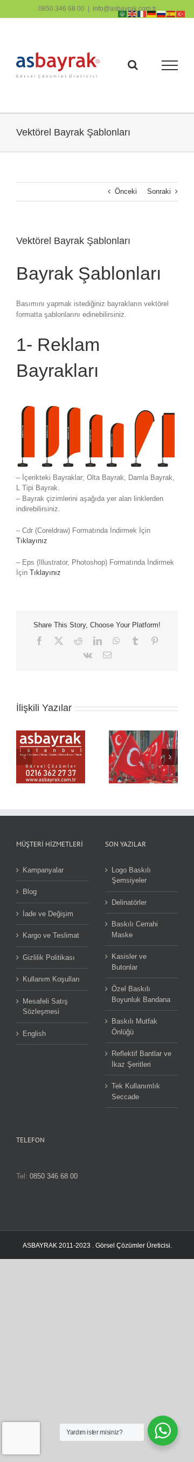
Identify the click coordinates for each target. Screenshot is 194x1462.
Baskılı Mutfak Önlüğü (134, 1026)
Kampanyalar (43, 870)
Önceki (126, 191)
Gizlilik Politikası (49, 957)
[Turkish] (181, 13)
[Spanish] (171, 13)
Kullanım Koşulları (51, 979)
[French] (142, 13)
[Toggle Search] (133, 64)
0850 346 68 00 (61, 8)
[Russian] (162, 13)
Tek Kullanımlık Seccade (136, 1091)
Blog (30, 892)
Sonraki (159, 191)
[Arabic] (123, 13)
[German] (152, 13)
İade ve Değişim (48, 914)
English (34, 1034)
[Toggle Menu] (170, 65)
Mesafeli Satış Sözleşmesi (45, 1006)
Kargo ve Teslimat (51, 935)
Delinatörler (129, 902)
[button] (24, 757)
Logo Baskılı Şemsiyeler (131, 875)
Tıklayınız (31, 541)
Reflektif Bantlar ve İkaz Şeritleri (141, 1059)
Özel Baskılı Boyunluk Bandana (141, 994)
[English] (132, 13)
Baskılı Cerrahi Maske (135, 929)
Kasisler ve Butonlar (129, 961)
